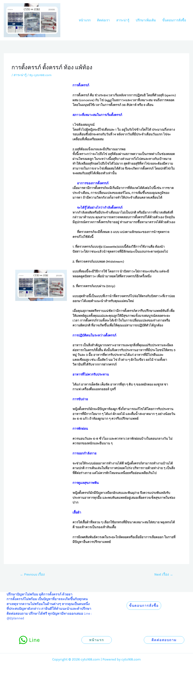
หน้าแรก (85, 20)
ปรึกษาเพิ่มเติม (146, 20)
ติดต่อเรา (103, 20)
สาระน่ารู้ (122, 20)
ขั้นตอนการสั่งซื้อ (174, 20)
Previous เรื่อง (32, 574)
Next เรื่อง (163, 574)
